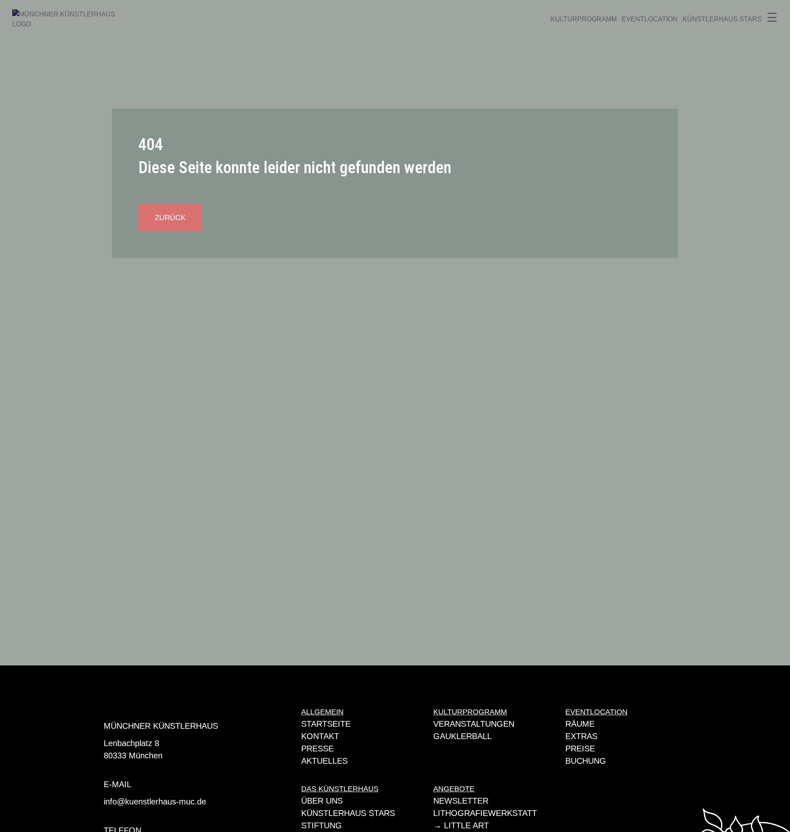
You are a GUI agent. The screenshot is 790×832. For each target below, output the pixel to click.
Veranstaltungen (473, 723)
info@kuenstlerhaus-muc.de (155, 801)
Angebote (453, 789)
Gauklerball (462, 736)
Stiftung (321, 825)
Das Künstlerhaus (340, 789)
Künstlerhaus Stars (722, 19)
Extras (581, 736)
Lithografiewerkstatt (485, 813)
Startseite (326, 723)
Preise (580, 748)
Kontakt (320, 736)
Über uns (322, 800)
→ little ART (461, 825)
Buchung (585, 760)
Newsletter (460, 800)
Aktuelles (324, 760)
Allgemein (322, 712)
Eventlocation (650, 19)
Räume (580, 723)
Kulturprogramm (584, 19)
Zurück (170, 217)
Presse (317, 748)
